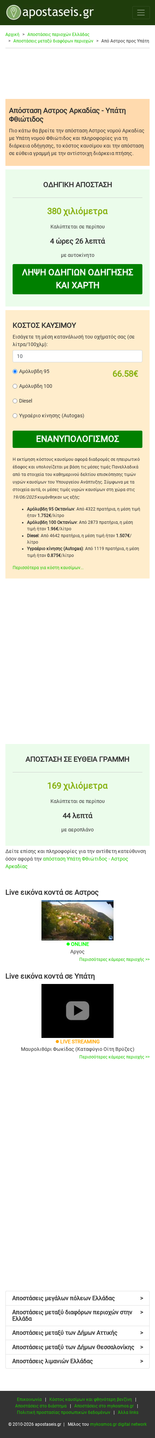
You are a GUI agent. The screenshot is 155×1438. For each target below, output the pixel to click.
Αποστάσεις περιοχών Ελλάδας (58, 34)
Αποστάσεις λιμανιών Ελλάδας (77, 1361)
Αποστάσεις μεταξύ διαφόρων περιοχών (53, 41)
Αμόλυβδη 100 (35, 386)
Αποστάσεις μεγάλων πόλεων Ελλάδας (77, 1298)
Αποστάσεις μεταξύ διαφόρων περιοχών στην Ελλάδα (77, 1315)
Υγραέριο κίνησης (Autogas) (51, 415)
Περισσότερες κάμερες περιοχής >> (114, 959)
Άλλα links (128, 1412)
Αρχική (12, 34)
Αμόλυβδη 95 (34, 371)
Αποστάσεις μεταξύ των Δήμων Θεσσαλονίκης (77, 1347)
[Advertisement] (77, 73)
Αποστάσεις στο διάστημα (41, 1405)
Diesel (25, 401)
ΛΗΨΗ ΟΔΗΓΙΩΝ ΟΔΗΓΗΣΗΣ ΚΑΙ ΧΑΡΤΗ (77, 278)
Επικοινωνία (29, 1399)
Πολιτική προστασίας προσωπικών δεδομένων (63, 1412)
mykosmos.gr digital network (118, 1424)
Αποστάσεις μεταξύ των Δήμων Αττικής (77, 1332)
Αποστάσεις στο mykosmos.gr (104, 1405)
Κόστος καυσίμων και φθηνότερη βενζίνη (90, 1399)
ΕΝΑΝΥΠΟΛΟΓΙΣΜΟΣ (77, 439)
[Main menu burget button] (141, 12)
